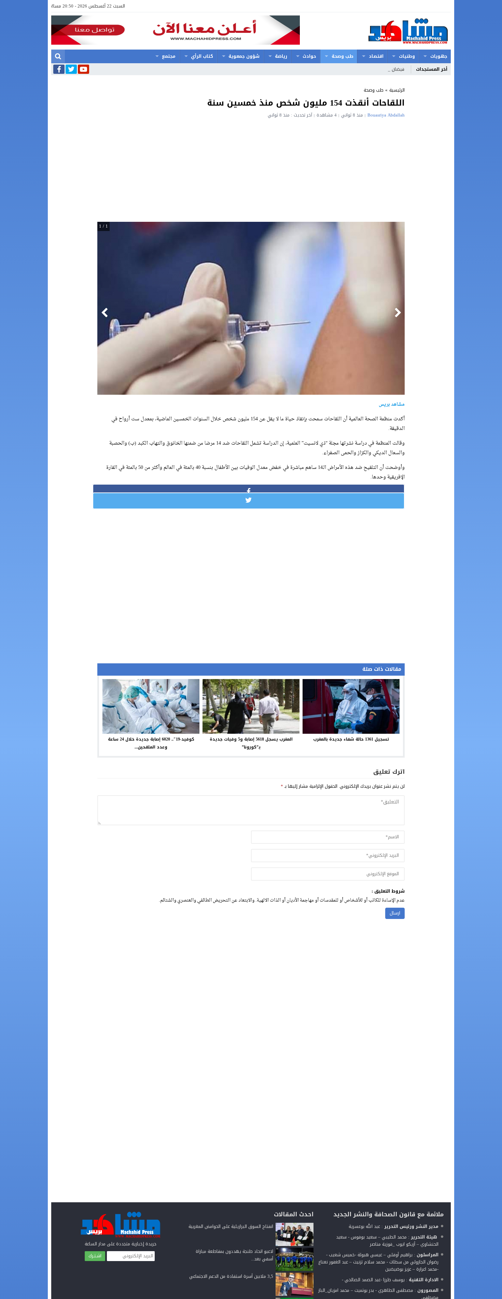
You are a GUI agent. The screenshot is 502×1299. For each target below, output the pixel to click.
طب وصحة (342, 56)
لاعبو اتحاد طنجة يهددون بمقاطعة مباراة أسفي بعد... (234, 1255)
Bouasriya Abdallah (386, 115)
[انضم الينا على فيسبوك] (59, 70)
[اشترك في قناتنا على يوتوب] (83, 70)
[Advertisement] (251, 169)
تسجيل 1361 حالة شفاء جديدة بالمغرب (351, 739)
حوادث (309, 56)
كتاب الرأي (202, 56)
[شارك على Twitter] (248, 500)
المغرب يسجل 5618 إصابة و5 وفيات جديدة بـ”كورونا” (251, 743)
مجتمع (169, 56)
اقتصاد (376, 56)
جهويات (438, 56)
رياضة (281, 56)
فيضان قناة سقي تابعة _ (380, 69)
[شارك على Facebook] (248, 491)
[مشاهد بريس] (375, 31)
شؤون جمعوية (244, 56)
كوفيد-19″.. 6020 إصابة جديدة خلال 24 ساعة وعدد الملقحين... (151, 743)
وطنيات (407, 56)
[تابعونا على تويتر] (71, 70)
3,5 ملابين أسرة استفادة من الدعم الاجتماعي (231, 1276)
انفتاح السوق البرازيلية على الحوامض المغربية (231, 1226)
